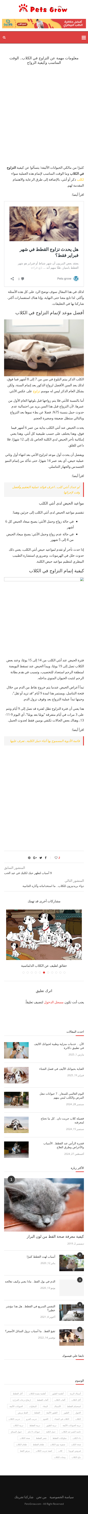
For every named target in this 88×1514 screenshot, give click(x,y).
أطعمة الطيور (58, 1393)
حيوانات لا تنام (34, 1431)
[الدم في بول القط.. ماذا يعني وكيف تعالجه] (71, 1288)
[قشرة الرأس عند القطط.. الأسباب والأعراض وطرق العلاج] (16, 1149)
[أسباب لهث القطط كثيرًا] (71, 1263)
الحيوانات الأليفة (16, 1406)
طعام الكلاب (21, 1444)
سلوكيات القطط (60, 1438)
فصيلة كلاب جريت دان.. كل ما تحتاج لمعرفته (62, 1120)
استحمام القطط (74, 1406)
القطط (37, 1412)
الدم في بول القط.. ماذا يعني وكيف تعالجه (30, 1281)
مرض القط (25, 1450)
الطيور (66, 1412)
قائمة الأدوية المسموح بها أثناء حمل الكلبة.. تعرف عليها (45, 741)
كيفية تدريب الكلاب (44, 1450)
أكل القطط (18, 1393)
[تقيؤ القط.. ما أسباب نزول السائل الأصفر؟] (71, 1337)
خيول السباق (16, 1431)
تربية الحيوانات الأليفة (72, 1425)
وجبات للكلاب (59, 1457)
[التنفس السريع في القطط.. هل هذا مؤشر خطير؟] (71, 1312)
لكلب (80, 179)
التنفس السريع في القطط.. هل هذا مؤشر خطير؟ (30, 1308)
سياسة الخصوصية (62, 1497)
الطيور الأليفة (52, 1412)
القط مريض (23, 1412)
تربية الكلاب (18, 1425)
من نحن (41, 1497)
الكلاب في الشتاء (61, 1419)
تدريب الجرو (31, 1419)
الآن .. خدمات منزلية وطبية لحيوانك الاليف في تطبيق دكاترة (59, 1046)
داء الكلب (77, 1438)
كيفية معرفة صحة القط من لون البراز (55, 1236)
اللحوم (45, 1419)
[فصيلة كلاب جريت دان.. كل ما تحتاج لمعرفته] (16, 1125)
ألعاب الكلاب (59, 1399)
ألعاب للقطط (42, 1399)
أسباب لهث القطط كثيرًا (41, 1256)
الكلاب (78, 1419)
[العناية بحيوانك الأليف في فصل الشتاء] (16, 1075)
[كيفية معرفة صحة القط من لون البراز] (44, 1205)
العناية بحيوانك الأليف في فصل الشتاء (61, 1068)
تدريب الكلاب (14, 1419)
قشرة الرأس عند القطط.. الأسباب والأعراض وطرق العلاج (63, 1145)
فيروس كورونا (75, 1450)
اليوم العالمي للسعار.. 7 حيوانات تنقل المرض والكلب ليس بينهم (61, 1095)
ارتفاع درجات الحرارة (22, 1399)
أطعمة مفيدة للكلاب (37, 1393)
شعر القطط (41, 1438)
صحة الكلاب (25, 1438)
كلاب (60, 1450)
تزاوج (36, 391)
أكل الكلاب (76, 1399)
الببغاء (45, 1406)
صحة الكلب (76, 1444)
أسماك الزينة (75, 1393)
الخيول (78, 1412)
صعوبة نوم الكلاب (57, 1444)
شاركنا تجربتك (23, 1497)
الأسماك (57, 1406)
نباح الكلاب (76, 1457)
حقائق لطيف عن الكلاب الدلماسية (44, 965)
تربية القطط (34, 1425)
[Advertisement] (44, 114)
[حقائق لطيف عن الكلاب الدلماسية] (44, 935)
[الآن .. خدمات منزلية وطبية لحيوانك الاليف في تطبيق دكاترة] (16, 1050)
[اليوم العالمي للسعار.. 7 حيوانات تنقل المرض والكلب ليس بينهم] (16, 1100)
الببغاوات (33, 1406)
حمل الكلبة (50, 1431)
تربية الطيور (51, 1425)
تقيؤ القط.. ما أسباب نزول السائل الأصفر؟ (30, 1331)
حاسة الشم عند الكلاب (71, 1431)
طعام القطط (38, 1444)
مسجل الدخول (54, 1002)
